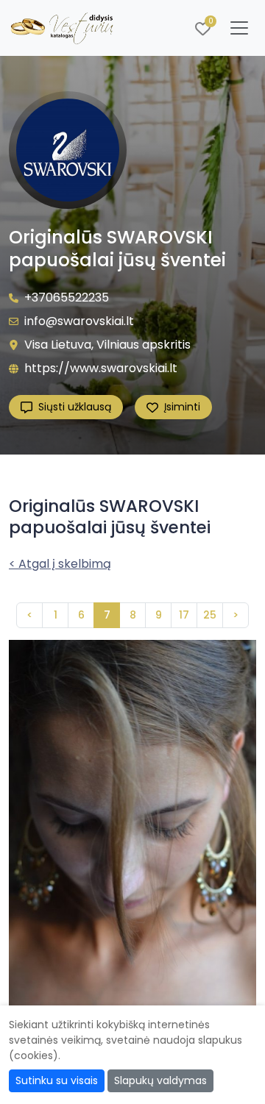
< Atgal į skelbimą (60, 563)
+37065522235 (66, 297)
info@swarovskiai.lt (79, 321)
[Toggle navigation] (239, 28)
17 (184, 615)
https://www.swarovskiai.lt (100, 368)
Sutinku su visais (56, 1080)
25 (209, 615)
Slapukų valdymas (160, 1080)
